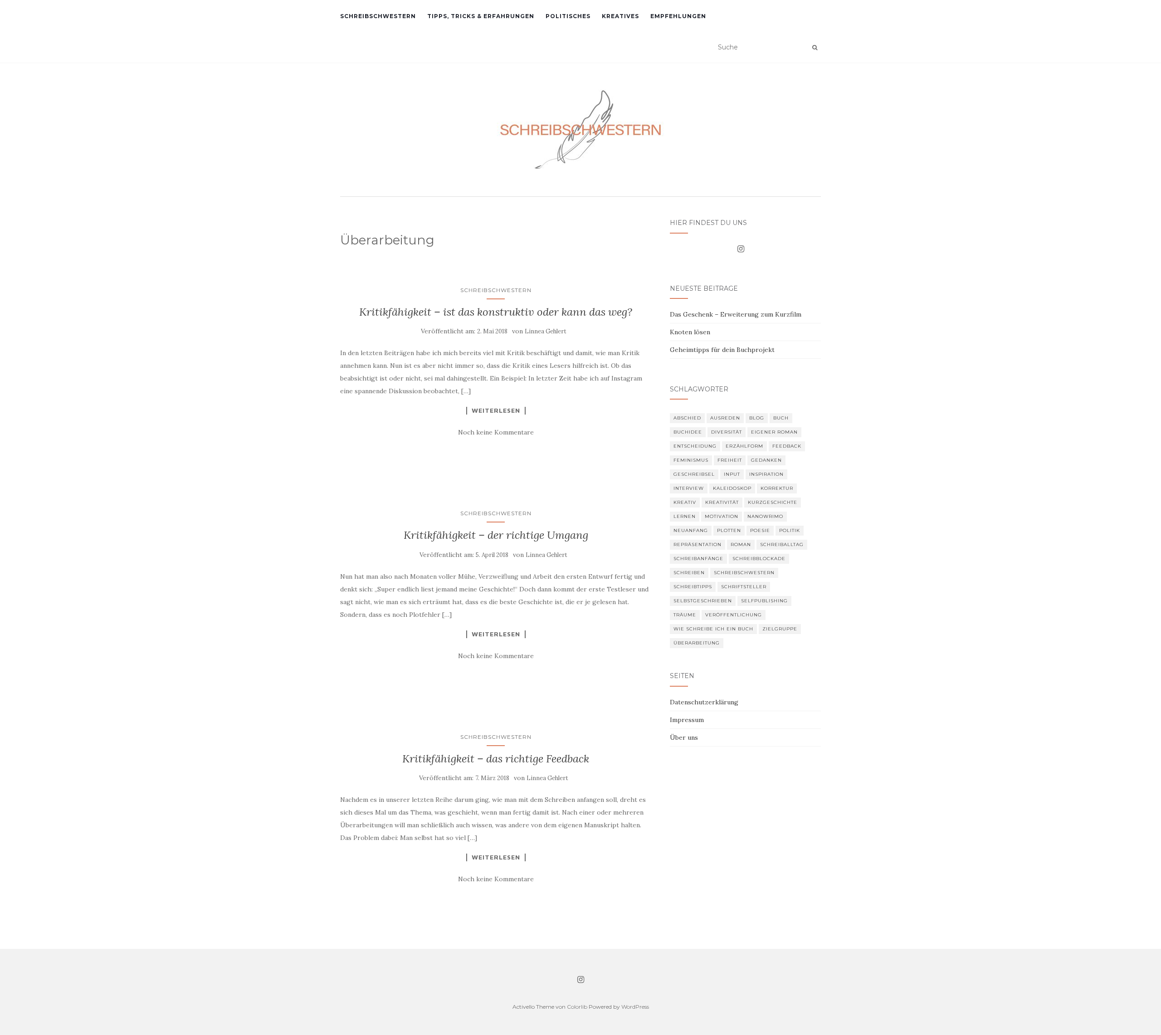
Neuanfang (690, 530)
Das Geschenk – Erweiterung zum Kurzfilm (735, 314)
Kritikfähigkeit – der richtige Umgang (496, 535)
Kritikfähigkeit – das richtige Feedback (495, 759)
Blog (756, 418)
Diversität (726, 432)
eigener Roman (774, 432)
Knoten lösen (690, 332)
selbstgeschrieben (702, 601)
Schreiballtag (782, 544)
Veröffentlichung (733, 615)
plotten (729, 530)
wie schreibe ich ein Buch (713, 629)
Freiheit (729, 460)
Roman (741, 544)
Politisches (568, 16)
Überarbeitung (696, 643)
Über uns (684, 737)
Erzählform (744, 446)
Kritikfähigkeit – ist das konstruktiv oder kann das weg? (495, 312)
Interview (688, 488)
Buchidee (687, 432)
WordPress (635, 1006)
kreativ (684, 502)
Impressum (687, 720)
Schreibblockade (758, 558)
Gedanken (766, 460)
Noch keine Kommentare (496, 432)
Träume (684, 615)
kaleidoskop (732, 488)
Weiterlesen (496, 410)
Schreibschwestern (378, 16)
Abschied (687, 418)
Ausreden (725, 418)
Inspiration (766, 474)
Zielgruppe (779, 629)
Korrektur (777, 488)
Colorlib (577, 1006)
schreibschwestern (744, 573)
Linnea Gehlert (545, 331)
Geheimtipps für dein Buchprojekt (722, 350)
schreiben (689, 573)
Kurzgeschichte (772, 502)
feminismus (690, 460)
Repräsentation (697, 544)
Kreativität (722, 502)
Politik (789, 530)
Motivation (721, 516)
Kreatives (620, 16)
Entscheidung (695, 446)
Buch (781, 418)
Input (732, 474)
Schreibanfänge (698, 558)
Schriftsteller (743, 587)
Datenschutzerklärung (704, 702)
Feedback (786, 446)
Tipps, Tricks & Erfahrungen (480, 16)
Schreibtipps (692, 587)
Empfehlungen (678, 16)
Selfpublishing (764, 601)
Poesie (760, 530)
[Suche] (815, 47)
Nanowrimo (765, 516)
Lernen (684, 516)
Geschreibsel (694, 474)
